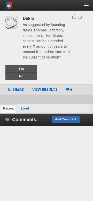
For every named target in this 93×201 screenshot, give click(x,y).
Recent (8, 108)
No (21, 76)
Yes (21, 69)
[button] (89, 7)
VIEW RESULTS (45, 89)
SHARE (18, 89)
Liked (25, 108)
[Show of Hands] (6, 4)
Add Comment (65, 119)
